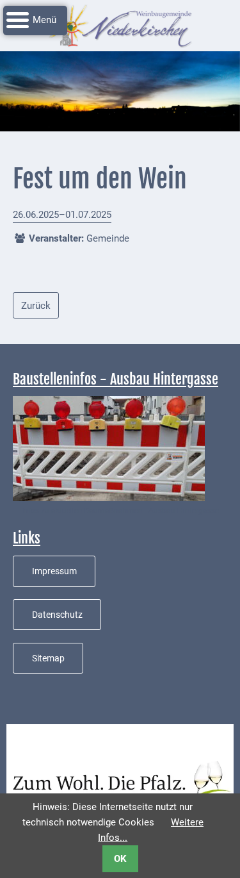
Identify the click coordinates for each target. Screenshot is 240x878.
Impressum (54, 571)
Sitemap (48, 658)
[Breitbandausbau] (109, 448)
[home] (120, 25)
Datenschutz (57, 614)
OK (120, 859)
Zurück (36, 305)
